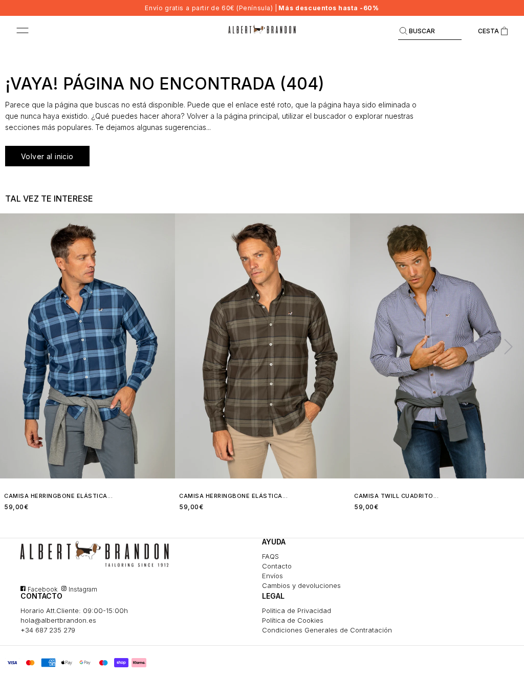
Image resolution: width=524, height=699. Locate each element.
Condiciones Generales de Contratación (327, 630)
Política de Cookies (292, 620)
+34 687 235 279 (47, 630)
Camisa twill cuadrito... (396, 495)
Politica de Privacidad (296, 610)
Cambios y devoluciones (301, 585)
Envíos (272, 576)
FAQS (270, 556)
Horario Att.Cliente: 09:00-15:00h (74, 610)
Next (504, 346)
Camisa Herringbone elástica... (58, 495)
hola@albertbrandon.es (58, 620)
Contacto (277, 566)
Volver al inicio (47, 156)
